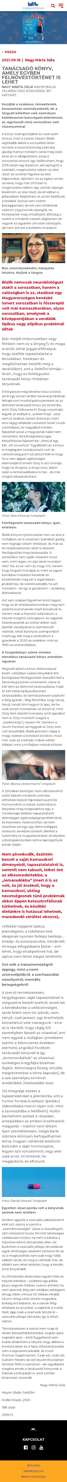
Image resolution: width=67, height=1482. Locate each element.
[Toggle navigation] (61, 6)
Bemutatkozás (33, 1476)
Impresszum (33, 1471)
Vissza (10, 52)
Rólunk (33, 1465)
